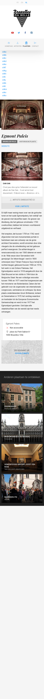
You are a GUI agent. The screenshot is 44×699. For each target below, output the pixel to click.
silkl (4, 86)
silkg (4, 70)
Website (5, 146)
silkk (4, 83)
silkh (4, 74)
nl (26, 3)
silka (4, 52)
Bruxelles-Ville (9, 141)
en (22, 3)
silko (4, 95)
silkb (4, 55)
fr (18, 3)
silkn (4, 92)
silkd (4, 61)
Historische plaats (27, 141)
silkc (4, 58)
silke (4, 64)
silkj (4, 80)
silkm (4, 89)
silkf (4, 67)
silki (4, 77)
